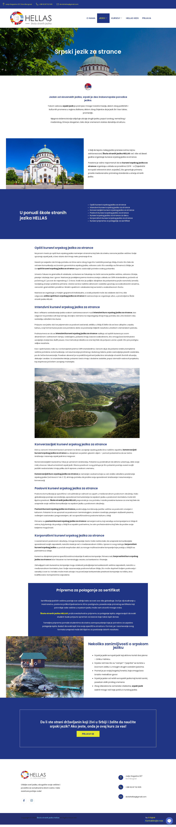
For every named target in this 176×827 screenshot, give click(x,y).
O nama (91, 18)
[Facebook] (24, 801)
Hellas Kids (132, 18)
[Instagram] (32, 801)
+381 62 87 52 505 (45, 4)
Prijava (146, 18)
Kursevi (115, 18)
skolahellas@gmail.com (69, 4)
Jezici (102, 18)
